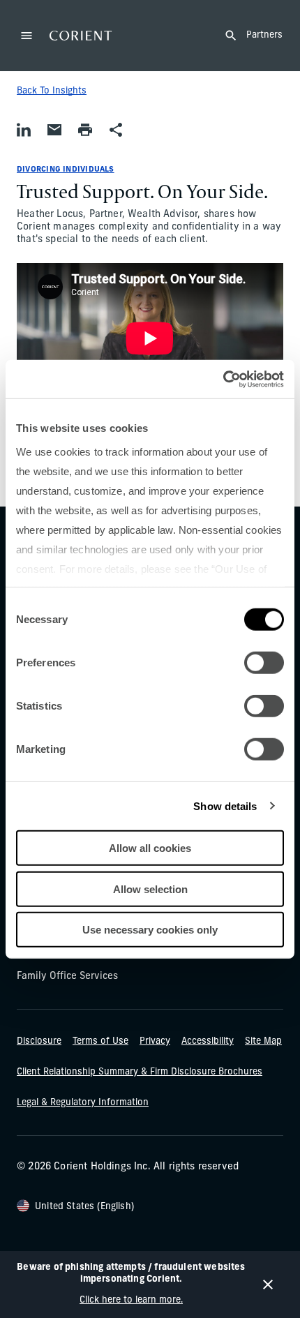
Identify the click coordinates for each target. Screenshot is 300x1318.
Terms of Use (100, 1041)
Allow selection (150, 888)
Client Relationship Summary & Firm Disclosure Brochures (139, 1072)
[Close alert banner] (268, 1284)
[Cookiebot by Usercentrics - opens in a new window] (223, 379)
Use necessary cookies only (150, 930)
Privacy (155, 1041)
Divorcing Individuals (65, 170)
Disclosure (39, 1041)
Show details (225, 805)
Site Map (263, 1041)
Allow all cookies (150, 848)
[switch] (264, 663)
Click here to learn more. (131, 1300)
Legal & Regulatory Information (83, 1102)
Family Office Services (67, 976)
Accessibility (207, 1041)
